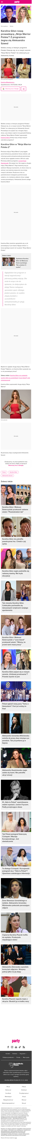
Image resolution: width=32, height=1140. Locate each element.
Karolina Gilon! (5, 138)
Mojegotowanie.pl (8, 1100)
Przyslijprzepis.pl (23, 1093)
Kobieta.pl (24, 1090)
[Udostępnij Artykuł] (23, 89)
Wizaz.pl (24, 1100)
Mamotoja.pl (8, 1096)
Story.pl (24, 1103)
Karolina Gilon (13, 472)
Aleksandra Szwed (7, 475)
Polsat (4, 472)
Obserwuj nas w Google (12, 89)
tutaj (16, 1137)
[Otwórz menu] (2, 2)
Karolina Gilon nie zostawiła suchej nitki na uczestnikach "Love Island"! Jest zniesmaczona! (15, 377)
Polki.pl (24, 1087)
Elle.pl (8, 1087)
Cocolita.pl (8, 1093)
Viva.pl (24, 1096)
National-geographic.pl (8, 1103)
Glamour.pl (8, 1090)
